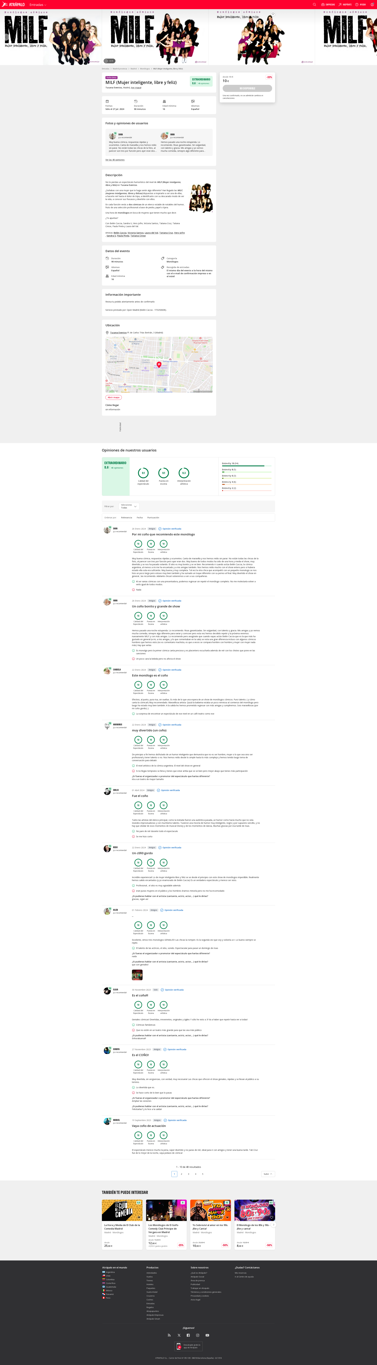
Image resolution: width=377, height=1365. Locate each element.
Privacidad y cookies (200, 1296)
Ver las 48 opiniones (115, 159)
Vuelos (150, 1277)
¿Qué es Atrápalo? (199, 1273)
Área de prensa (198, 1280)
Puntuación (153, 517)
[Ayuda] (360, 4)
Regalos (150, 1307)
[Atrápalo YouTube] (207, 1335)
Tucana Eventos (118, 332)
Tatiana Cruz (166, 232)
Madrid (134, 68)
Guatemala (111, 1287)
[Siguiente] (371, 37)
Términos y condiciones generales (206, 1292)
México (109, 1290)
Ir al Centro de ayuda (244, 1277)
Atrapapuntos (153, 1311)
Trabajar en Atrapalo (200, 1288)
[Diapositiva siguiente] (274, 1225)
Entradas (105, 68)
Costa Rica (110, 1283)
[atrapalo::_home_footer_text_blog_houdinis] (169, 1335)
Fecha (140, 517)
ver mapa (136, 87)
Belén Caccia (120, 232)
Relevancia (126, 517)
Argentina (110, 1272)
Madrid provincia (120, 68)
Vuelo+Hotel (152, 1292)
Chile (108, 1276)
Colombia (110, 1279)
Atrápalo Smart (153, 1319)
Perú (108, 1298)
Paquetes (151, 1288)
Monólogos (145, 68)
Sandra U (111, 235)
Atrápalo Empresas (155, 1315)
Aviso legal (195, 1300)
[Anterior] (5, 37)
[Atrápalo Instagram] (198, 1335)
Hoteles (150, 1284)
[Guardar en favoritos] (273, 13)
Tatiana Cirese (138, 235)
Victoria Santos (136, 232)
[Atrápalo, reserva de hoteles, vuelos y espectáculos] (13, 4)
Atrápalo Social (197, 1277)
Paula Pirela (123, 235)
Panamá (110, 1294)
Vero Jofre (179, 232)
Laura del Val (151, 232)
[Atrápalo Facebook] (188, 1335)
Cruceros (151, 1296)
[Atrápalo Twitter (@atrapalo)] (179, 1335)
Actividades (152, 1273)
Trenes (150, 1280)
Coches (150, 1300)
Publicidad (195, 1284)
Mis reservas (241, 1273)
